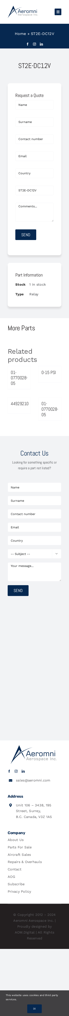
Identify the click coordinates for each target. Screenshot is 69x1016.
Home (20, 33)
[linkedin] (41, 44)
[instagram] (34, 44)
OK (34, 1008)
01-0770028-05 (19, 377)
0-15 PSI (48, 372)
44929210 (20, 404)
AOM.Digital (25, 932)
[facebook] (27, 44)
